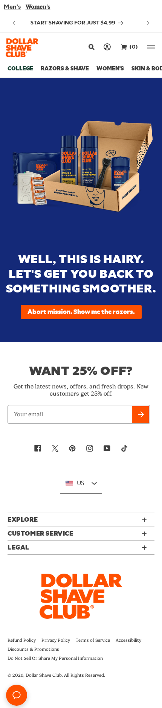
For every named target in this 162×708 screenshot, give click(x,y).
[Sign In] (107, 46)
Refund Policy (22, 640)
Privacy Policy (55, 640)
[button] (91, 47)
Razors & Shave (65, 68)
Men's (12, 7)
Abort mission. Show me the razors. (81, 312)
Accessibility (128, 640)
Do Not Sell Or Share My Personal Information (55, 658)
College (20, 68)
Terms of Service (93, 640)
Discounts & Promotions (33, 649)
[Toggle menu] (151, 47)
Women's (38, 6)
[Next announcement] (148, 23)
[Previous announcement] (14, 23)
